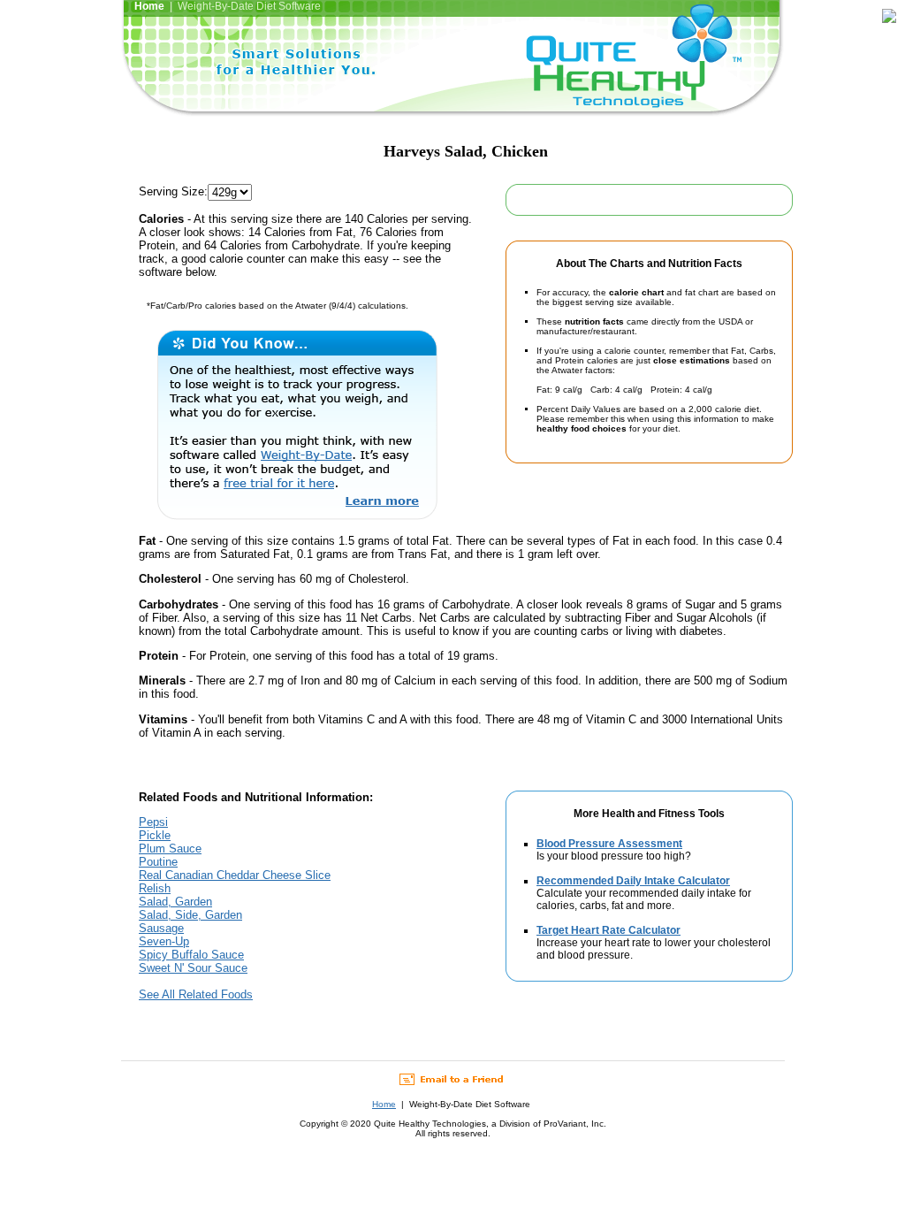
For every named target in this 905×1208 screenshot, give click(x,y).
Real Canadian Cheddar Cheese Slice (235, 875)
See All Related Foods (196, 994)
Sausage (161, 928)
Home (384, 1104)
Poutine (158, 861)
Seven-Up (164, 941)
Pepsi (153, 822)
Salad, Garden (175, 901)
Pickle (155, 835)
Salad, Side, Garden (190, 914)
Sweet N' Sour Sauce (193, 968)
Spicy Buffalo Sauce (191, 954)
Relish (155, 888)
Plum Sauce (170, 848)
